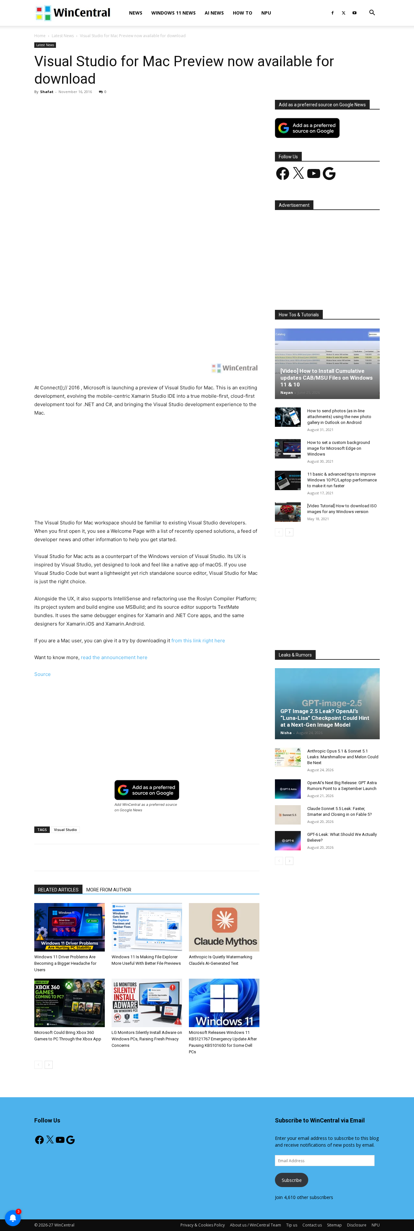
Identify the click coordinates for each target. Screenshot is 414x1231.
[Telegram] (169, 201)
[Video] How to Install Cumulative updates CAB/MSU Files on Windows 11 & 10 (326, 378)
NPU (266, 13)
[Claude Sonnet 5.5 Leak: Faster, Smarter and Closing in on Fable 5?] (288, 815)
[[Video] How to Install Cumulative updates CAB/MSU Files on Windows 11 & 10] (327, 363)
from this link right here (198, 640)
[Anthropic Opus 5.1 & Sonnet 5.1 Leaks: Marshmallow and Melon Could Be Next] (288, 757)
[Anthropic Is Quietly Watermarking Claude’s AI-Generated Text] (224, 927)
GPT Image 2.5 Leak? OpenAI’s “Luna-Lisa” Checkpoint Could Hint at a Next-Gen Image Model (324, 718)
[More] (184, 201)
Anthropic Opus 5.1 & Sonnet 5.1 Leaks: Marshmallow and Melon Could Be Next (342, 757)
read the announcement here (114, 657)
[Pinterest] (109, 201)
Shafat (46, 91)
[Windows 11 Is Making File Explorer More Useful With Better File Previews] (147, 927)
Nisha (286, 732)
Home (40, 35)
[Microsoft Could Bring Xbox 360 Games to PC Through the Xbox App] (69, 1003)
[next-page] (49, 1065)
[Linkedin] (139, 201)
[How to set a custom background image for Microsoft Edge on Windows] (288, 448)
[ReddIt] (154, 201)
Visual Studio (65, 829)
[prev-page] (38, 1065)
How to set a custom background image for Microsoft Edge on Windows (338, 448)
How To (242, 13)
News (135, 13)
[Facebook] (332, 13)
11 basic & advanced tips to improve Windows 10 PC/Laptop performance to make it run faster (342, 480)
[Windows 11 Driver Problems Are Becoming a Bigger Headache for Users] (69, 927)
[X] (343, 13)
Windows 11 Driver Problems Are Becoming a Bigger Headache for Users (65, 963)
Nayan (286, 392)
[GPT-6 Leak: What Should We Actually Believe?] (288, 840)
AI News (214, 13)
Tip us (291, 1225)
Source (42, 674)
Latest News (63, 35)
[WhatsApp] (124, 201)
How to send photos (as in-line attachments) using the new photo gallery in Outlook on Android (339, 416)
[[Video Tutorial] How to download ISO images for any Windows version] (288, 512)
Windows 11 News (173, 13)
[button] (372, 13)
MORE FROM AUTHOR (108, 889)
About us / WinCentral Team (255, 1225)
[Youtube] (354, 13)
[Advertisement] (146, 147)
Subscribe (292, 1180)
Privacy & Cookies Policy (202, 1225)
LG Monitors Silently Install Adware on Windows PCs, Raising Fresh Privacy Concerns (147, 1039)
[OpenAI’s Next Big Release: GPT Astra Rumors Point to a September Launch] (288, 789)
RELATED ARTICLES (58, 889)
